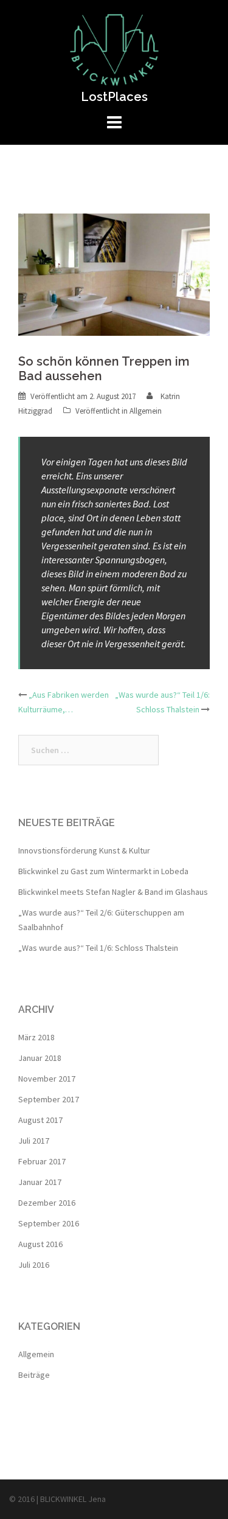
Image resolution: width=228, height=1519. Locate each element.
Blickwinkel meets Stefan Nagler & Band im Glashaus (113, 891)
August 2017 (40, 1119)
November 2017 (46, 1078)
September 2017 (48, 1099)
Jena (97, 1498)
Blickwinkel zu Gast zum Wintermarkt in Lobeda (103, 871)
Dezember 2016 (46, 1202)
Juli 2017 (33, 1140)
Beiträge (34, 1374)
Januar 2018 (39, 1057)
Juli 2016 (33, 1264)
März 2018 (36, 1037)
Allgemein (146, 411)
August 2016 (40, 1244)
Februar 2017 (42, 1161)
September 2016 (48, 1223)
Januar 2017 (39, 1182)
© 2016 (22, 1498)
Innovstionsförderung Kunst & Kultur (84, 850)
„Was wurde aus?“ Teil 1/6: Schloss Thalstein (98, 947)
